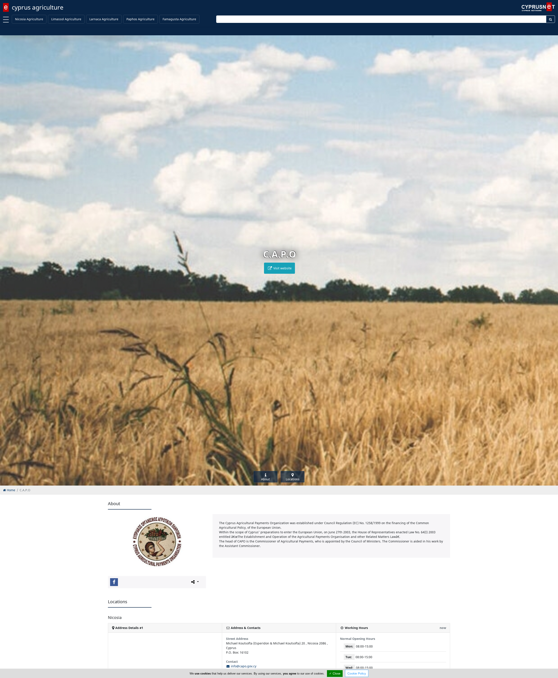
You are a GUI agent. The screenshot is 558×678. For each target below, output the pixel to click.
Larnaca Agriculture (103, 19)
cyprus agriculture (37, 7)
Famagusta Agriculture (179, 19)
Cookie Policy (356, 673)
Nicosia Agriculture (29, 19)
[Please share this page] (194, 582)
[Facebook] (114, 582)
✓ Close (334, 673)
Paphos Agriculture (140, 19)
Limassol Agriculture (66, 19)
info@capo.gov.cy (243, 666)
